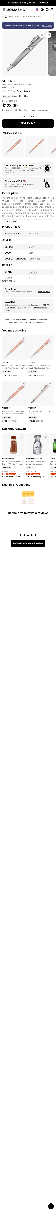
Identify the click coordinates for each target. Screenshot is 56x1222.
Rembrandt (42, 320)
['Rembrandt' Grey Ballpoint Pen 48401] (48, 35)
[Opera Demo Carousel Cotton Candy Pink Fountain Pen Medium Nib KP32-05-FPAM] (24, 384)
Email (12, 307)
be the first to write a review (28, 543)
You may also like (12, 132)
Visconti (33, 320)
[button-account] (42, 9)
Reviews (8, 484)
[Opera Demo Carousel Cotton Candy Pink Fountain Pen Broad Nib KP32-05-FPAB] (50, 338)
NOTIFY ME (28, 123)
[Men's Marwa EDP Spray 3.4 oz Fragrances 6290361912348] (45, 437)
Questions (23, 484)
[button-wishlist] (47, 9)
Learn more (9, 172)
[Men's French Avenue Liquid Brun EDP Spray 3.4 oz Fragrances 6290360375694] (22, 437)
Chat (19, 307)
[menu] (4, 9)
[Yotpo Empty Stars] (8, 91)
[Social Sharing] (42, 35)
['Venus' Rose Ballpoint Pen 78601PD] (50, 384)
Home (7, 320)
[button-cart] (52, 9)
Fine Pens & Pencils (19, 320)
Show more (8, 221)
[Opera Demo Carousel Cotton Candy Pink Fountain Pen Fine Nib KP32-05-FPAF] (24, 338)
